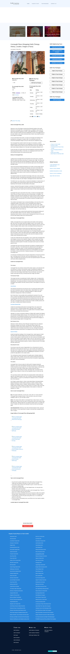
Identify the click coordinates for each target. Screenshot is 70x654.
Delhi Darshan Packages (57, 59)
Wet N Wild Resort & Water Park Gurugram (43, 610)
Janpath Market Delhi (14, 601)
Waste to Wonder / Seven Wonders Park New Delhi (19, 614)
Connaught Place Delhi (40, 553)
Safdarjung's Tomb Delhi (14, 569)
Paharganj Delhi (39, 562)
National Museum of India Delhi (41, 590)
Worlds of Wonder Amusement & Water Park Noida (45, 614)
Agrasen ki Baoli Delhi (40, 558)
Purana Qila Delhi (13, 558)
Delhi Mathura (16, 630)
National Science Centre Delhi (41, 599)
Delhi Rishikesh (17, 640)
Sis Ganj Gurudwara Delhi (40, 601)
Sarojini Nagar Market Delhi (15, 566)
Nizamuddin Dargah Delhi (14, 549)
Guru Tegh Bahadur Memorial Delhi (42, 588)
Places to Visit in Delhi (55, 144)
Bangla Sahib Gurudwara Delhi (41, 566)
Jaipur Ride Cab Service (55, 175)
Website (34, 116)
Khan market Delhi (39, 575)
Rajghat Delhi (12, 545)
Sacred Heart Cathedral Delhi (15, 571)
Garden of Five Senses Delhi (15, 560)
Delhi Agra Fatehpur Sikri (34, 635)
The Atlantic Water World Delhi (15, 588)
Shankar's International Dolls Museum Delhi (18, 610)
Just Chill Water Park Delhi (15, 579)
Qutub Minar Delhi (13, 536)
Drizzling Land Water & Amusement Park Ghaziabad (19, 616)
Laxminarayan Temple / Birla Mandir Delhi (43, 603)
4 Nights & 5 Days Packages (57, 81)
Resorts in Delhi (54, 145)
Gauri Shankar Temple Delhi (41, 597)
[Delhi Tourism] (14, 3)
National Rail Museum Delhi (41, 549)
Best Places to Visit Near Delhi (57, 153)
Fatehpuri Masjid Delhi (14, 573)
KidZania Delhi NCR (14, 584)
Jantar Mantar (13, 286)
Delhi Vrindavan (17, 632)
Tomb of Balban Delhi (39, 569)
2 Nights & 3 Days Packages (57, 74)
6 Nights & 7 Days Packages (57, 88)
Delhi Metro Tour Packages (57, 62)
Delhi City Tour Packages (36, 82)
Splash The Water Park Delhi (41, 579)
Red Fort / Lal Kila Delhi (40, 536)
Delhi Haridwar (17, 637)
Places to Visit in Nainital (55, 168)
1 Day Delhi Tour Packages (57, 55)
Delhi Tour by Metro (55, 152)
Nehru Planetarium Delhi (40, 551)
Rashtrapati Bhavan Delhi (14, 547)
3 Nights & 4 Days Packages (57, 77)
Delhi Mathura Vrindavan (34, 630)
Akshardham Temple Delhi (40, 540)
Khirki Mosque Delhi (39, 571)
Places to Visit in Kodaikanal (55, 173)
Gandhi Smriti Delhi (13, 551)
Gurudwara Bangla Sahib (15, 304)
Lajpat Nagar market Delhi (40, 564)
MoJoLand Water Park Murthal (15, 597)
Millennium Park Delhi (40, 584)
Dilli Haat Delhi (13, 564)
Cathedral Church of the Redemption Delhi (43, 608)
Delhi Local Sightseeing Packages (57, 51)
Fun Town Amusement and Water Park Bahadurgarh (45, 616)
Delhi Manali (16, 642)
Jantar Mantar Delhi (39, 545)
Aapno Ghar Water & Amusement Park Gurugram (44, 612)
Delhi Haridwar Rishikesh (34, 632)
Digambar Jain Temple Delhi (15, 603)
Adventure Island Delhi (14, 577)
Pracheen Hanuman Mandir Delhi (16, 599)
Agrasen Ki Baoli (14, 331)
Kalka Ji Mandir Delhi (39, 573)
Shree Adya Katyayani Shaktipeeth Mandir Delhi (19, 612)
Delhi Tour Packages (57, 99)
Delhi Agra (16, 635)
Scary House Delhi (13, 582)
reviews (16, 94)
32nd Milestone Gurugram (40, 595)
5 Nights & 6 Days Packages (57, 84)
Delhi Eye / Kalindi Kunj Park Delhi (16, 590)
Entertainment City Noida (40, 582)
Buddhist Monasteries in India (56, 171)
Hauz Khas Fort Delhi (39, 560)
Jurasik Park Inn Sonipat (14, 586)
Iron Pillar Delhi (38, 538)
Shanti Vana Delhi (13, 575)
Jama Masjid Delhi (39, 547)
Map (39, 116)
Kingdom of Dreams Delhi (14, 595)
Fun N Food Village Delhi (40, 577)
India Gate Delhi (13, 538)
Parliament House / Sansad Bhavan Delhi (17, 608)
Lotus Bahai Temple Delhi (14, 540)
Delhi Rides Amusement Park (41, 586)
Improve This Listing (16, 120)
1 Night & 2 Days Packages (57, 70)
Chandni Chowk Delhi (14, 553)
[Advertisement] (35, 15)
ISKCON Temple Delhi (14, 562)
